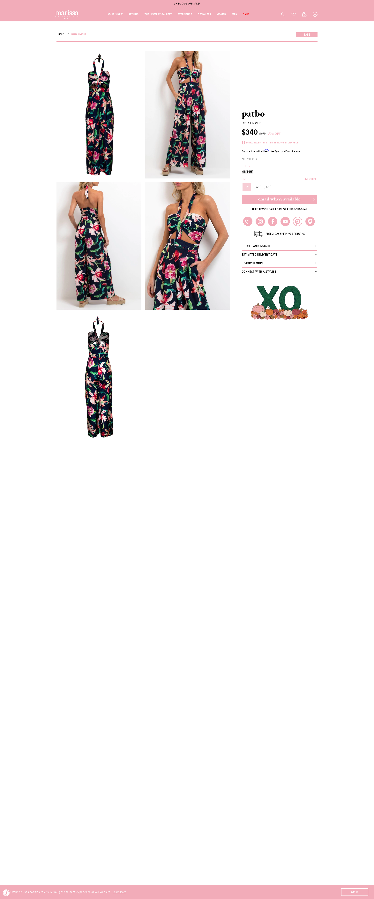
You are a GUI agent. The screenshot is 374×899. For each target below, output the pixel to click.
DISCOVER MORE (253, 263)
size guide (310, 179)
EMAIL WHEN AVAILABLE (279, 199)
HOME (61, 34)
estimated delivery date (259, 255)
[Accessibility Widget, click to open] (6, 892)
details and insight (256, 246)
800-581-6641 (298, 209)
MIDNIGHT (247, 171)
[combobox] (279, 14)
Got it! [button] (354, 892)
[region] (187, 4)
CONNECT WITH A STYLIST (259, 272)
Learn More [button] (119, 892)
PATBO (253, 113)
